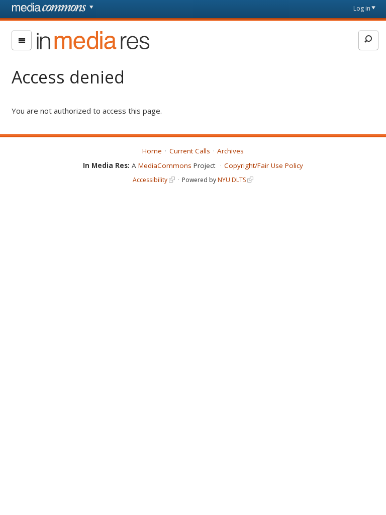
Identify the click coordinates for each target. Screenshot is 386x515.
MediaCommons (164, 165)
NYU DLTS (232, 180)
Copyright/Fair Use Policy (263, 165)
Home (152, 150)
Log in (361, 8)
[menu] (22, 40)
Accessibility (150, 180)
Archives (230, 150)
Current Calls (189, 150)
